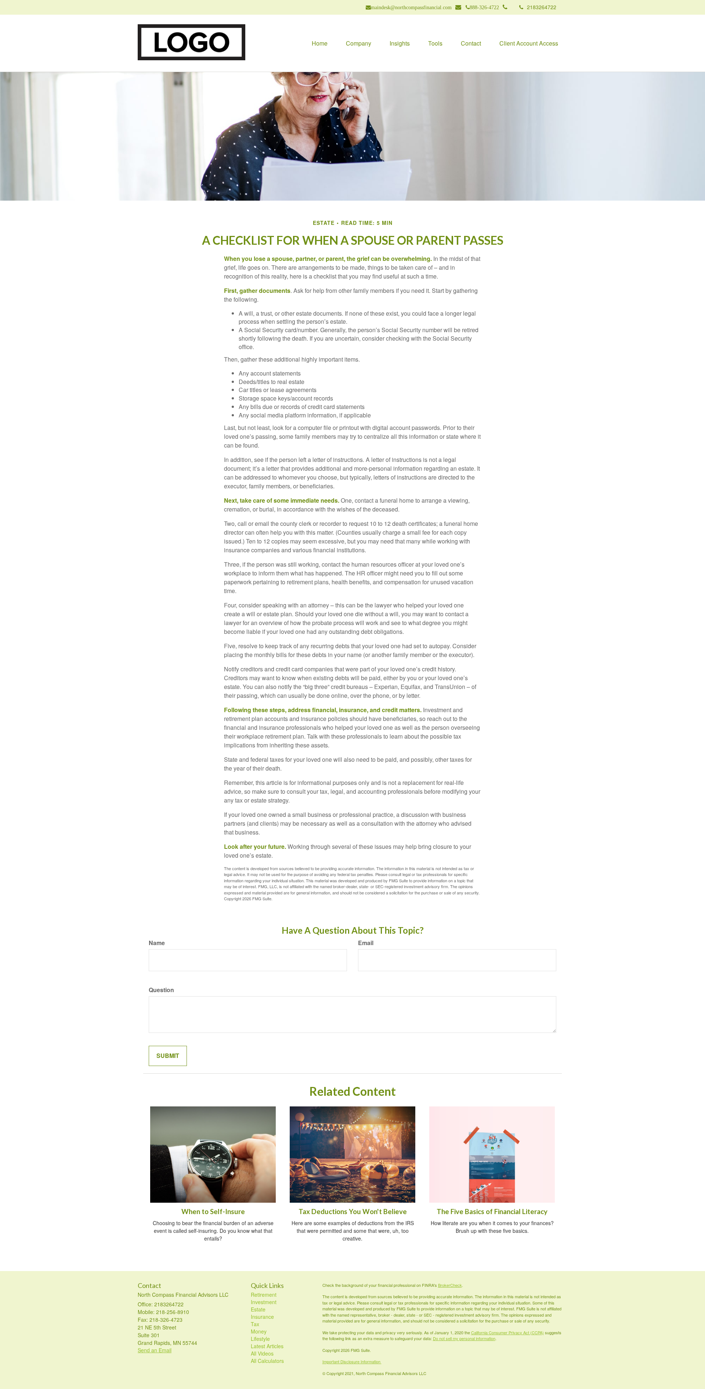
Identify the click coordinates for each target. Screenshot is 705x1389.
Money (259, 1331)
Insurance (262, 1316)
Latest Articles (267, 1346)
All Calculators (267, 1360)
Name (157, 943)
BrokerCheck (450, 1285)
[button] (358, 43)
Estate (258, 1309)
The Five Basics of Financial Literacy (492, 1211)
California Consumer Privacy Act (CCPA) (507, 1332)
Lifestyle (260, 1338)
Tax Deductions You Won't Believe (353, 1211)
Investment (263, 1302)
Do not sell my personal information (464, 1338)
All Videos (262, 1353)
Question (161, 990)
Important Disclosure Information (352, 1361)
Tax (255, 1324)
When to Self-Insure (213, 1211)
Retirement (263, 1294)
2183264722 (541, 7)
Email (365, 943)
